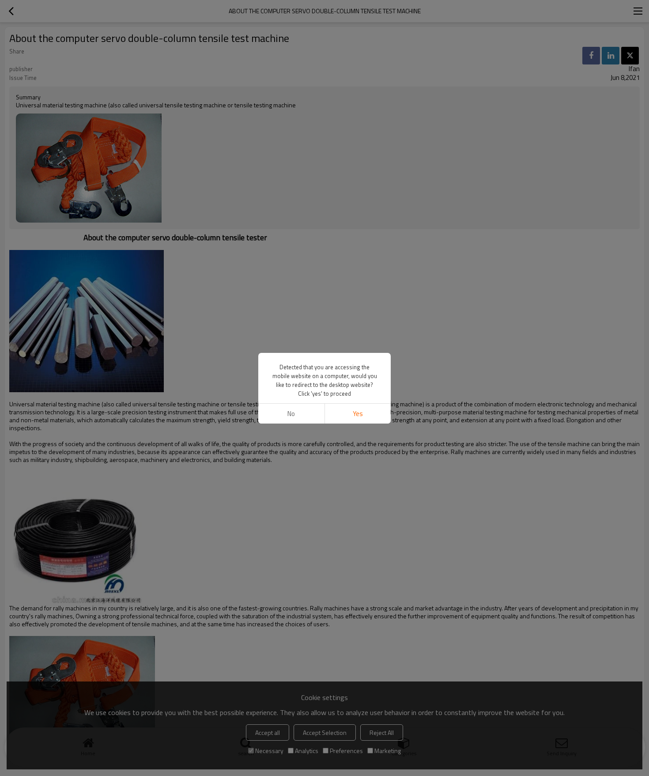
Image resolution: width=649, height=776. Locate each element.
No (291, 414)
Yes (358, 414)
